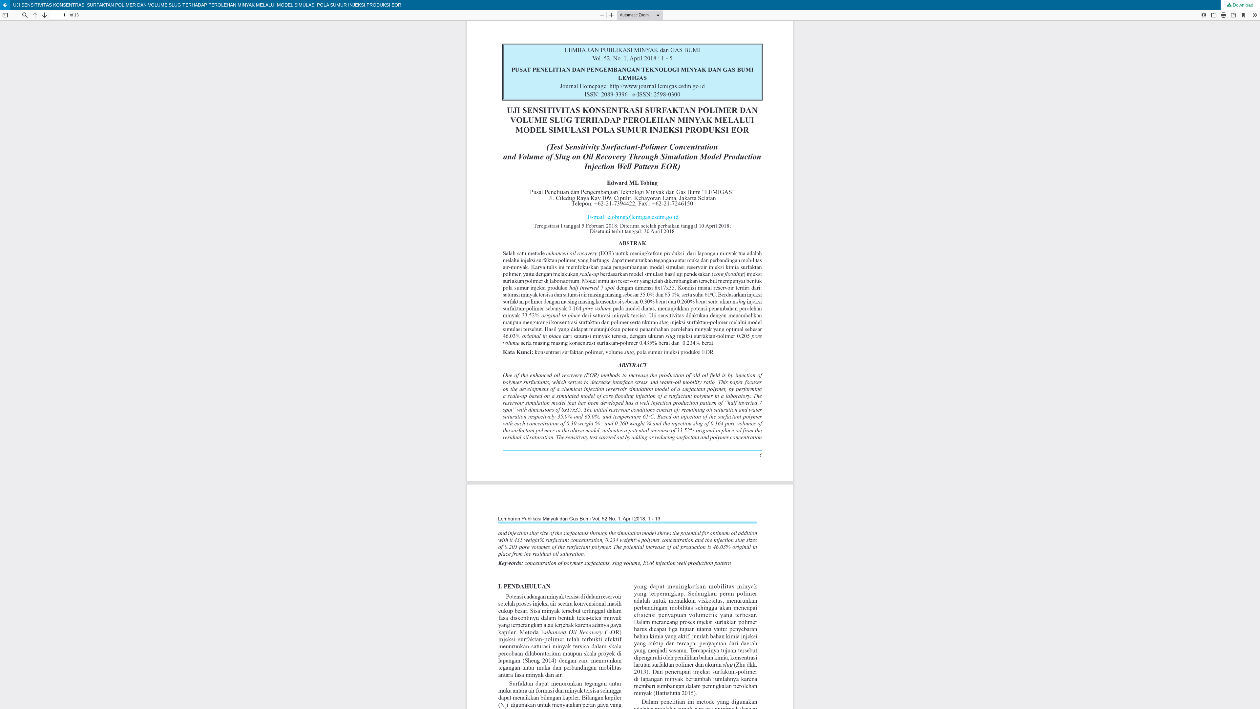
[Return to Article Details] (5, 5)
